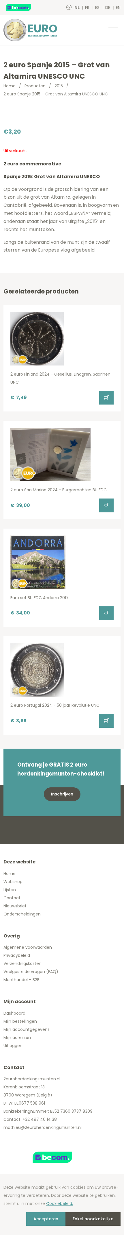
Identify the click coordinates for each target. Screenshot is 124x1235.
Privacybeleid (16, 955)
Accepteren (45, 1219)
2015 (59, 86)
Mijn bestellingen (20, 1021)
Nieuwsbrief (15, 906)
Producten (35, 86)
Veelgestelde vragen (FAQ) (30, 971)
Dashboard (14, 1013)
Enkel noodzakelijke (93, 1219)
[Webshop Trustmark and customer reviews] (24, 7)
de (108, 7)
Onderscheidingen (22, 914)
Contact (11, 898)
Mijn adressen (17, 1037)
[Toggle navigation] (113, 30)
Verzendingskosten (22, 963)
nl (77, 7)
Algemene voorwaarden (27, 947)
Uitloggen (12, 1045)
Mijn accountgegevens (26, 1029)
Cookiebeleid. (59, 1203)
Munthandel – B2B (21, 980)
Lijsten (9, 890)
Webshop (12, 882)
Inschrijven (62, 794)
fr (88, 7)
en (118, 7)
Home (9, 86)
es (98, 7)
